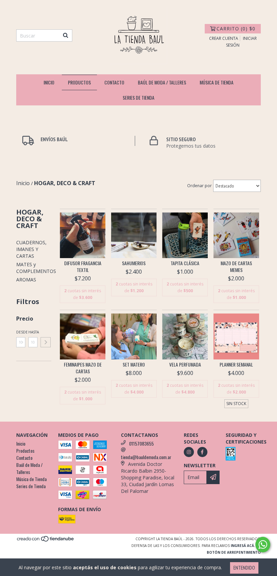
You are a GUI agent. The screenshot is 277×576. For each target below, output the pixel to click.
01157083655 (141, 443)
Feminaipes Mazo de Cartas (83, 368)
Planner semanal (236, 364)
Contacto (114, 82)
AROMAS (26, 279)
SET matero (134, 364)
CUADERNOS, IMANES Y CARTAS (31, 249)
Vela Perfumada (185, 364)
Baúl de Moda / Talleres (162, 82)
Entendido (244, 568)
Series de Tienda (138, 97)
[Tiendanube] (45, 540)
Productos (79, 82)
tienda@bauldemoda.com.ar (146, 456)
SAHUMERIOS (134, 263)
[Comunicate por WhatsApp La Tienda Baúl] (262, 544)
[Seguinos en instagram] (189, 452)
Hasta (32, 332)
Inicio (49, 82)
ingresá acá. (243, 545)
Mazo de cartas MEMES (236, 266)
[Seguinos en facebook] (202, 452)
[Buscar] (65, 35)
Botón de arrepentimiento (234, 552)
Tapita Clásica (185, 263)
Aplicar (46, 342)
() (236, 28)
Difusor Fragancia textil (82, 266)
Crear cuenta (223, 38)
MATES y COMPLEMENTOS (36, 267)
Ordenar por (199, 186)
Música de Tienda (216, 82)
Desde (20, 332)
